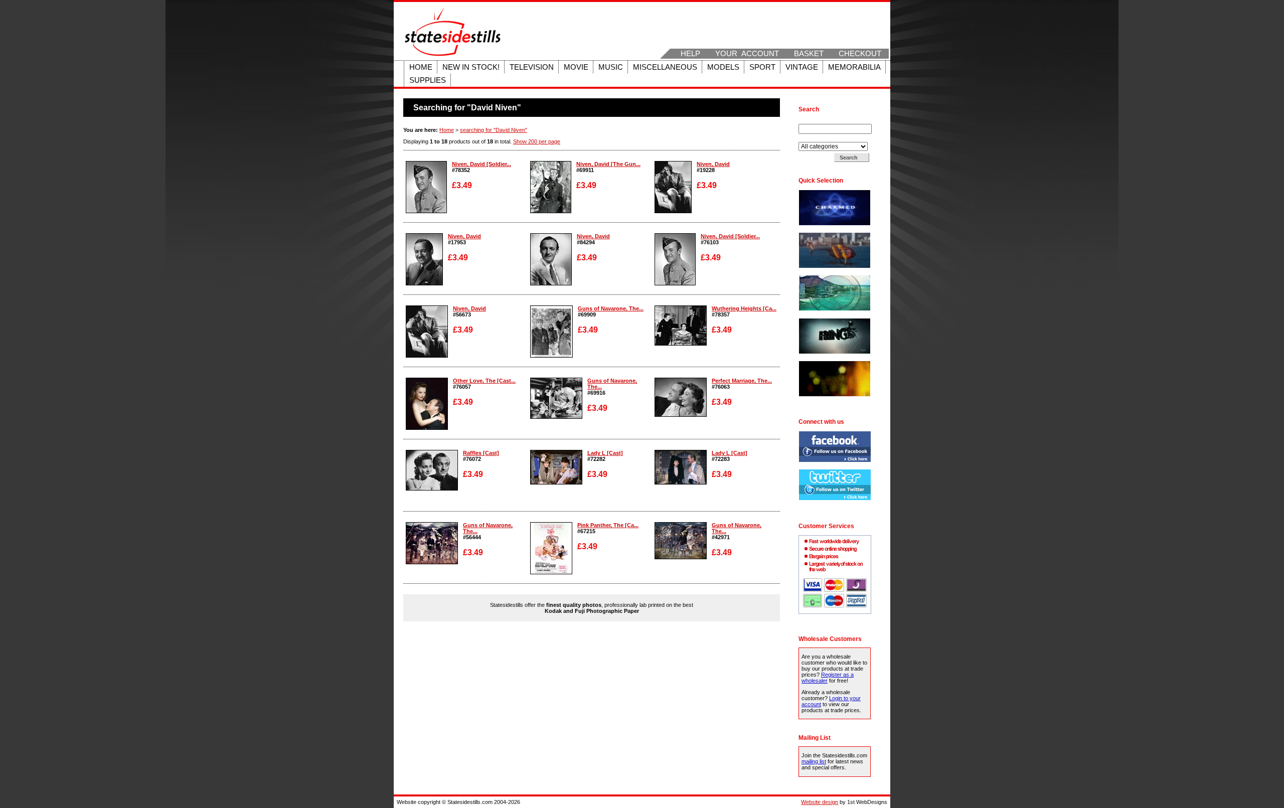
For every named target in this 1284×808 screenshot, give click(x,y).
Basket (809, 54)
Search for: (813, 121)
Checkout (860, 54)
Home (420, 67)
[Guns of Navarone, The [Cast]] (551, 356)
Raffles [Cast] (481, 453)
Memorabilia (854, 67)
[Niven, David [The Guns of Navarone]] (550, 211)
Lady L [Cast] (605, 453)
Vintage (801, 67)
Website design (819, 802)
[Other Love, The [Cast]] (427, 428)
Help (690, 54)
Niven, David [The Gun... (608, 164)
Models (723, 67)
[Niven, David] (673, 211)
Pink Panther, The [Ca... (607, 525)
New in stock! (471, 67)
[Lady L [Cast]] (556, 482)
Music (610, 67)
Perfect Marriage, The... (742, 381)
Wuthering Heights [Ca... (744, 308)
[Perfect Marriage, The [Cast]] (681, 415)
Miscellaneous (665, 67)
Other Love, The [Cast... (484, 381)
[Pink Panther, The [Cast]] (551, 572)
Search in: (811, 139)
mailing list (813, 761)
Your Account (747, 54)
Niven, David (713, 164)
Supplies (427, 80)
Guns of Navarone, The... (611, 308)
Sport (762, 67)
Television (532, 67)
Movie (576, 67)
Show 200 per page (536, 141)
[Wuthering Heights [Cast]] (681, 344)
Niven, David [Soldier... (481, 164)
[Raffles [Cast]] (432, 489)
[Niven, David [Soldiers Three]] (426, 211)
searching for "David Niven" (493, 130)
